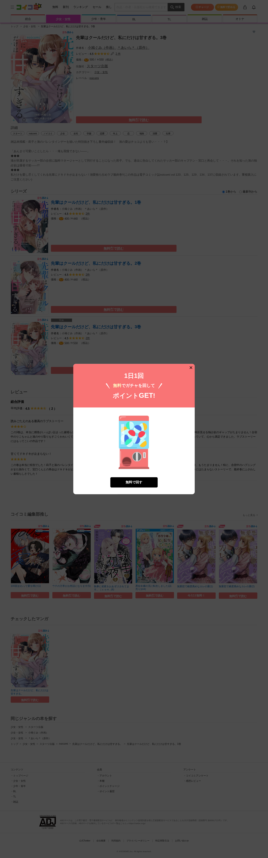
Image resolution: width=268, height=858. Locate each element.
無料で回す (134, 482)
